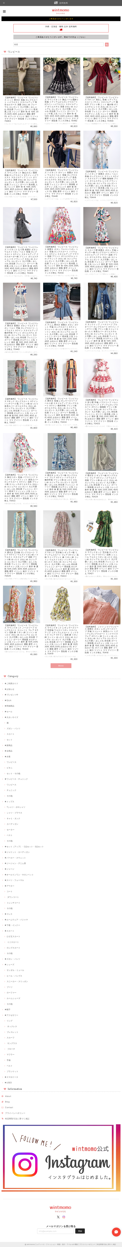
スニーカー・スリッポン (17, 981)
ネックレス (12, 1026)
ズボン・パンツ (13, 728)
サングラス (12, 1043)
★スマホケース (11, 1077)
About (8, 1096)
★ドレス (8, 914)
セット (9, 739)
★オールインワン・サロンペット (19, 874)
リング (9, 1020)
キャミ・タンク (13, 818)
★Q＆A (7, 700)
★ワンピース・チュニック (16, 779)
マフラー (10, 1054)
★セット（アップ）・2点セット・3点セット (24, 846)
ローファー (11, 992)
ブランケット (12, 1071)
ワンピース (11, 762)
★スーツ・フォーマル (14, 880)
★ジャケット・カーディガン (17, 852)
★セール (8, 711)
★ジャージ (9, 869)
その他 (9, 796)
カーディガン (12, 824)
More (61, 665)
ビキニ (9, 768)
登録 (80, 1231)
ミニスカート (13, 942)
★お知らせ (9, 689)
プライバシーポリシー (15, 1113)
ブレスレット (12, 1032)
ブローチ (11, 1049)
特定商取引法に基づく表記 (17, 1118)
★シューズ (9, 964)
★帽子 (7, 1009)
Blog (7, 1102)
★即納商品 (9, 706)
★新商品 (8, 745)
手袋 (9, 1060)
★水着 (7, 756)
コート (9, 891)
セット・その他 (13, 773)
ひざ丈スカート (13, 936)
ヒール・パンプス (14, 976)
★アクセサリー (11, 1015)
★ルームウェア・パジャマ (16, 919)
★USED (8, 1082)
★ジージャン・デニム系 (15, 863)
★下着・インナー (12, 925)
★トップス (9, 801)
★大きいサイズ (11, 717)
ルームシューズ (13, 998)
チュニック (11, 790)
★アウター (9, 886)
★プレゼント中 (11, 694)
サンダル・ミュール (15, 970)
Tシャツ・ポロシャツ (16, 807)
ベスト (9, 835)
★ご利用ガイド (11, 683)
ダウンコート (13, 897)
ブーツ (9, 987)
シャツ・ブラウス (14, 813)
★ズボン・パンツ (12, 959)
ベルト (9, 1065)
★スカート (9, 931)
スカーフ (10, 1037)
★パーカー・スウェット (15, 858)
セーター (10, 829)
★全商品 (8, 751)
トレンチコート (13, 903)
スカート (10, 734)
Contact (9, 1107)
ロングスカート (13, 948)
